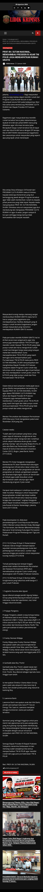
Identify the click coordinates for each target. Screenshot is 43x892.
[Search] (32, 33)
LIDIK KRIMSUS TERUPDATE (37, 33)
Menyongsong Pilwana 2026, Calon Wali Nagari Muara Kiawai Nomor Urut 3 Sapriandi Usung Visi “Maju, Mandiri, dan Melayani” (21, 788)
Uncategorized (7, 48)
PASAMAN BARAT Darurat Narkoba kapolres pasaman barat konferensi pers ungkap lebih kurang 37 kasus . (21, 862)
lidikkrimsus (10, 63)
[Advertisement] (21, 166)
